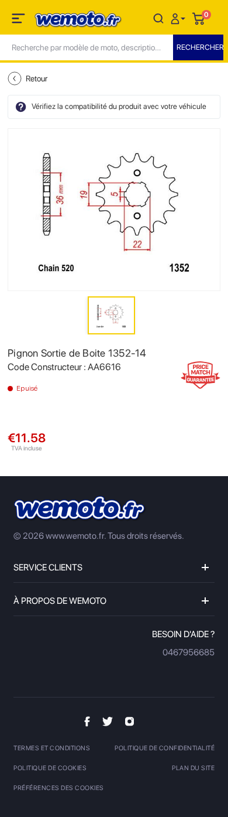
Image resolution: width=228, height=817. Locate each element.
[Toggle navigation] (19, 20)
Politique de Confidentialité (165, 748)
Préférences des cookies (58, 788)
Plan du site (193, 768)
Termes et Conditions (51, 748)
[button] (179, 17)
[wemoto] (80, 508)
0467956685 (189, 652)
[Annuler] (158, 17)
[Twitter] (107, 721)
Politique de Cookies (50, 768)
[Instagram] (129, 721)
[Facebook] (87, 721)
